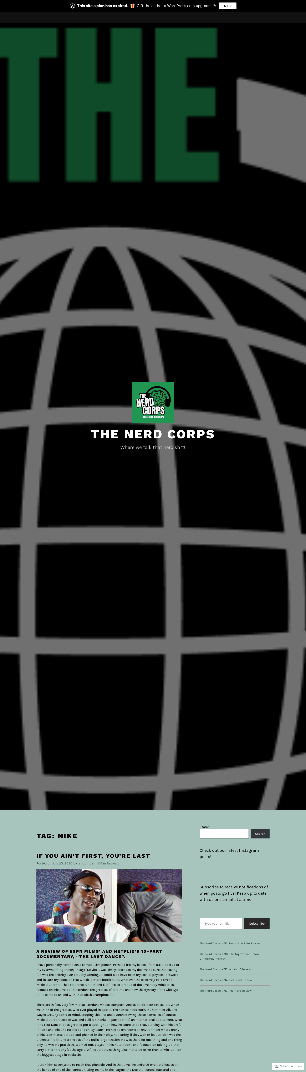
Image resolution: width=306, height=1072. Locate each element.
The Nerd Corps (153, 434)
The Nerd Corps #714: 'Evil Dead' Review (226, 980)
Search (205, 827)
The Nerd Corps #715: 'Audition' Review (225, 969)
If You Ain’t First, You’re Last (93, 855)
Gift (227, 6)
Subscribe (257, 923)
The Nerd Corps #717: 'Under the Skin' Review (230, 943)
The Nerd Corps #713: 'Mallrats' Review (225, 990)
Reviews (113, 863)
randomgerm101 (90, 863)
